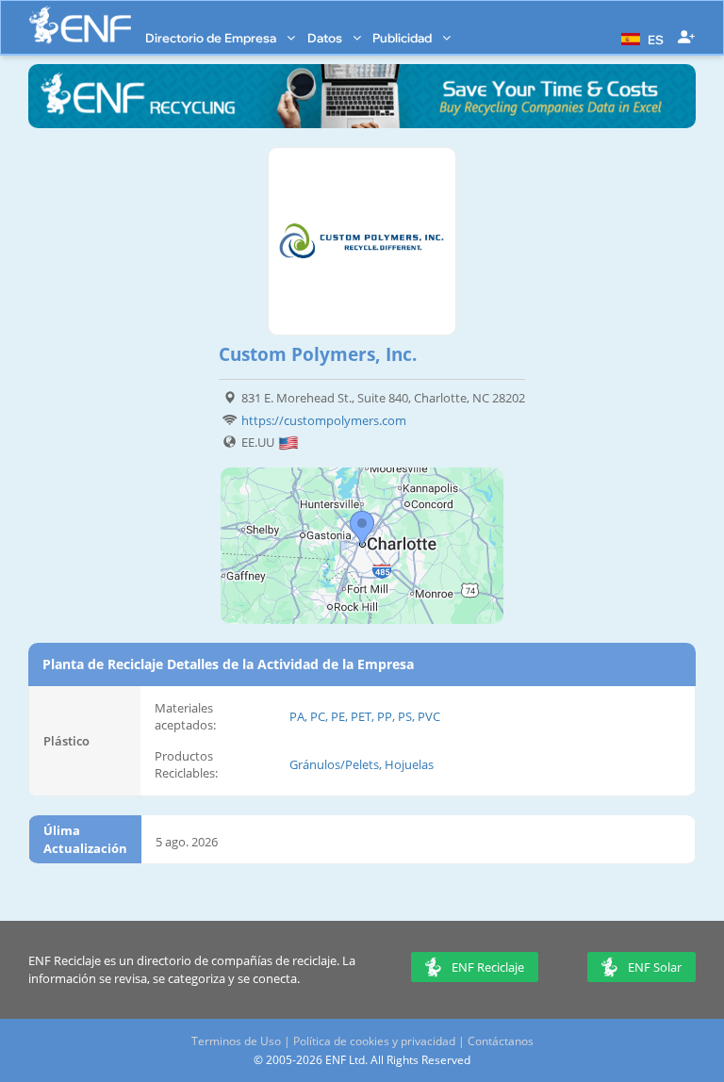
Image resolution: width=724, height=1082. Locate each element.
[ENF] (80, 25)
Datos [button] (326, 37)
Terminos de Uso (236, 1041)
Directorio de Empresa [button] (212, 37)
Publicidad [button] (403, 37)
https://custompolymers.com (323, 420)
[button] (640, 37)
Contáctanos (501, 1041)
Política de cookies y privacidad (374, 1041)
